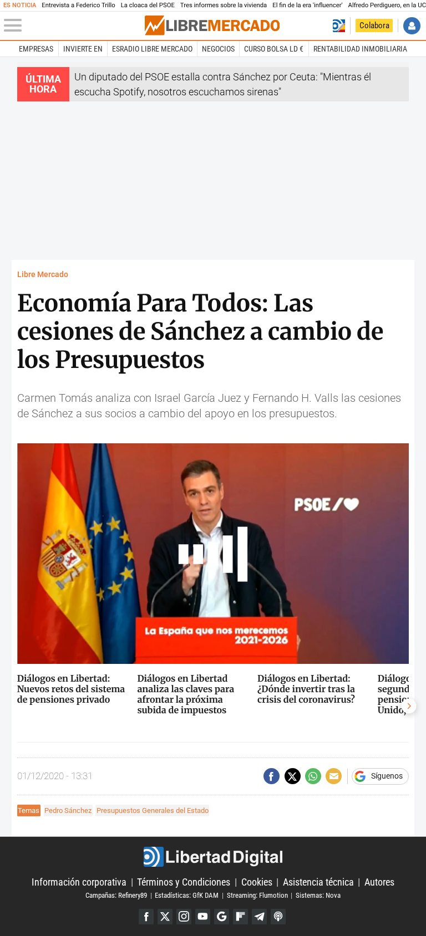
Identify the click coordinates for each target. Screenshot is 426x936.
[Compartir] (271, 776)
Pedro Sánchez (68, 810)
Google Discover (221, 916)
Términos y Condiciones (183, 882)
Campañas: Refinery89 (116, 895)
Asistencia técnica (318, 882)
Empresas (36, 48)
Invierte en (83, 48)
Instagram (183, 916)
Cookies (256, 882)
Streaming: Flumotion (257, 895)
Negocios (218, 48)
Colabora (374, 25)
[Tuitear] (293, 776)
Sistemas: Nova (318, 895)
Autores (379, 882)
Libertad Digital (212, 857)
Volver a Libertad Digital (338, 25)
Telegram (259, 916)
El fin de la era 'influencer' (307, 5)
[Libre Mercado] (212, 25)
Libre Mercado (42, 274)
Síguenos (387, 776)
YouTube (202, 916)
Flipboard (240, 916)
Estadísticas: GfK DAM (187, 895)
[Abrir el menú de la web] (73, 25)
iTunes (278, 916)
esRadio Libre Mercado (152, 48)
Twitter (165, 916)
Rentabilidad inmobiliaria (360, 48)
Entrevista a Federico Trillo (78, 5)
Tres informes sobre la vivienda (223, 5)
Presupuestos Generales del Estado (153, 810)
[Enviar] (313, 776)
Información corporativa (79, 882)
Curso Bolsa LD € (273, 48)
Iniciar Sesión (411, 25)
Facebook (146, 916)
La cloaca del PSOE (148, 5)
